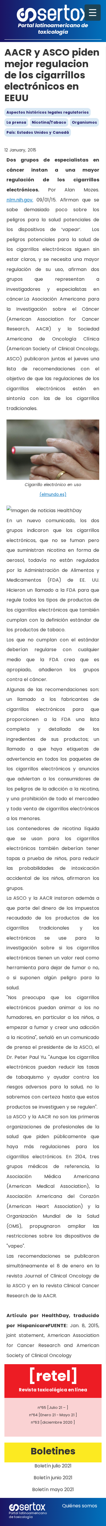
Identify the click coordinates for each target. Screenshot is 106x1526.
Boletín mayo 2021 (53, 1489)
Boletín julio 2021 (53, 1465)
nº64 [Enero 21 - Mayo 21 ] (53, 1414)
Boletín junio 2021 (53, 1477)
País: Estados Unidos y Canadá (37, 132)
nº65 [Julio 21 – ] (53, 1407)
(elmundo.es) (53, 494)
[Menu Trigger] (93, 12)
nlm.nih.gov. (19, 199)
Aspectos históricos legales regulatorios (47, 112)
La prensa (16, 122)
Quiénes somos (79, 1505)
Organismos (84, 122)
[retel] (53, 1375)
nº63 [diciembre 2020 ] (53, 1422)
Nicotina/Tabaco (49, 122)
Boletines (53, 1451)
